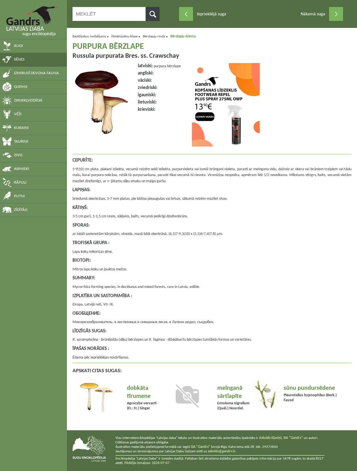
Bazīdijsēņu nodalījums (89, 36)
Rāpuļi (20, 183)
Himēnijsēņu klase (124, 36)
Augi (18, 46)
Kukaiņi (21, 128)
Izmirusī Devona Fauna (36, 73)
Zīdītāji (20, 210)
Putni (19, 196)
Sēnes (19, 59)
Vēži (17, 114)
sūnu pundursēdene (309, 388)
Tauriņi (21, 142)
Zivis (18, 155)
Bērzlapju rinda (154, 36)
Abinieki (21, 169)
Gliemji (20, 87)
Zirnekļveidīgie (28, 100)
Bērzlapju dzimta (183, 36)
